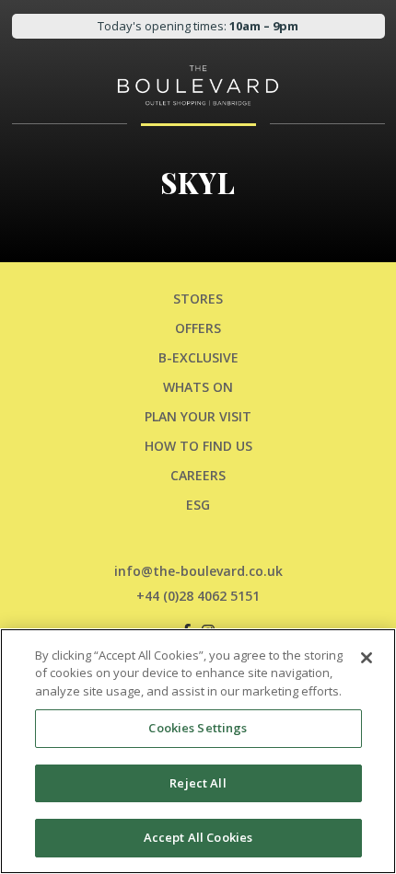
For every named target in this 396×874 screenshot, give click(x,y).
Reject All (197, 783)
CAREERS (198, 475)
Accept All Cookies (198, 837)
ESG (198, 504)
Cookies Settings (197, 727)
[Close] (366, 658)
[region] (198, 751)
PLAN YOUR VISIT (198, 416)
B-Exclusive (198, 357)
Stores (198, 298)
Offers (198, 328)
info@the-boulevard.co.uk (198, 571)
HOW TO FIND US (198, 445)
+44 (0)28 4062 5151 (198, 595)
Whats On (198, 387)
